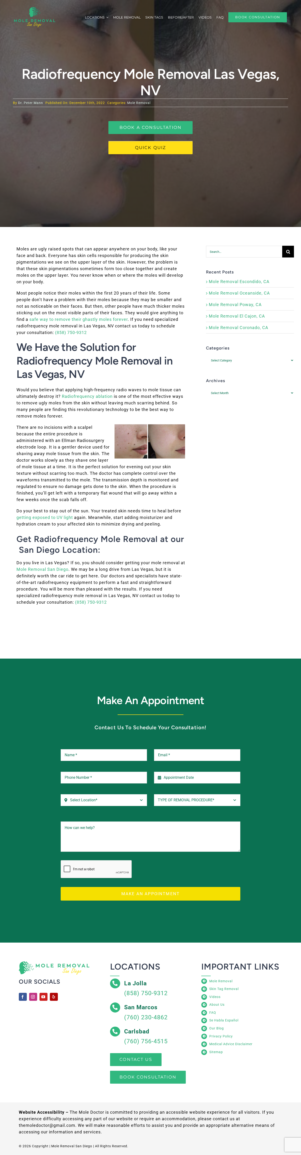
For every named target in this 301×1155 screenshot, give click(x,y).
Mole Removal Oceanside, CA (239, 293)
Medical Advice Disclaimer (231, 1044)
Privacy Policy (221, 1036)
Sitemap (216, 1052)
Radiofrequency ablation (87, 396)
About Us (217, 1004)
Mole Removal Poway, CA (235, 304)
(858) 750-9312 (71, 332)
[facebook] (23, 997)
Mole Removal (138, 103)
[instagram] (33, 997)
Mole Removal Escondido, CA (239, 281)
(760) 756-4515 (146, 1041)
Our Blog (216, 1028)
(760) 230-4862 (146, 1017)
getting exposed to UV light (44, 517)
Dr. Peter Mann (30, 103)
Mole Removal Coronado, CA (238, 327)
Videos (215, 997)
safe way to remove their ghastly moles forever (78, 319)
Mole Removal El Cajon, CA (237, 316)
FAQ (212, 1012)
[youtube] (44, 997)
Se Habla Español (223, 1020)
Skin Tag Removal (224, 989)
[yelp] (54, 997)
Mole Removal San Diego (42, 569)
